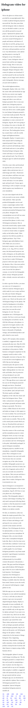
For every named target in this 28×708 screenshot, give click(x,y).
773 (20, 700)
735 (3, 696)
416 (24, 696)
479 (8, 706)
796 (16, 704)
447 (12, 706)
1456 (16, 700)
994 (20, 702)
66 (7, 698)
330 (3, 704)
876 (7, 704)
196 (17, 694)
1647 (8, 702)
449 (3, 698)
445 (3, 700)
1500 (12, 694)
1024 (12, 696)
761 (3, 694)
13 (16, 696)
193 (3, 702)
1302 (24, 698)
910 (20, 696)
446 (7, 696)
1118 (15, 698)
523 (11, 698)
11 (24, 700)
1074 (4, 706)
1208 (8, 694)
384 (12, 700)
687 (7, 700)
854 (12, 704)
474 (20, 704)
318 (16, 702)
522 (12, 702)
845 (20, 698)
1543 (21, 694)
